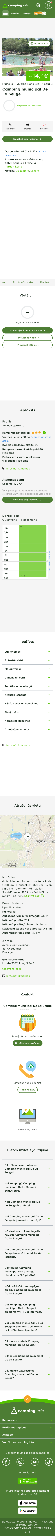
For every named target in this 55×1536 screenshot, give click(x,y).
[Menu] (5, 13)
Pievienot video (27, 337)
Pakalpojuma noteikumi (17, 1528)
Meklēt (15, 13)
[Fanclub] (40, 13)
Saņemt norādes (11, 968)
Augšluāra (22, 170)
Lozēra (34, 170)
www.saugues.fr (27, 1129)
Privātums (47, 1522)
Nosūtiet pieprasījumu (25, 139)
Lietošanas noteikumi (14, 1522)
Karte (27, 13)
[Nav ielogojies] (49, 5)
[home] (27, 1410)
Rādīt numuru (27, 1089)
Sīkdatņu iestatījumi (27, 1525)
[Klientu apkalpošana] (37, 5)
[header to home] (15, 5)
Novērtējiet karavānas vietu (26, 330)
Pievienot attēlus (27, 345)
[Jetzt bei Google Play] (27, 1511)
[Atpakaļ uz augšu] (27, 1399)
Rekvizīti (34, 1522)
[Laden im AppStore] (27, 1503)
